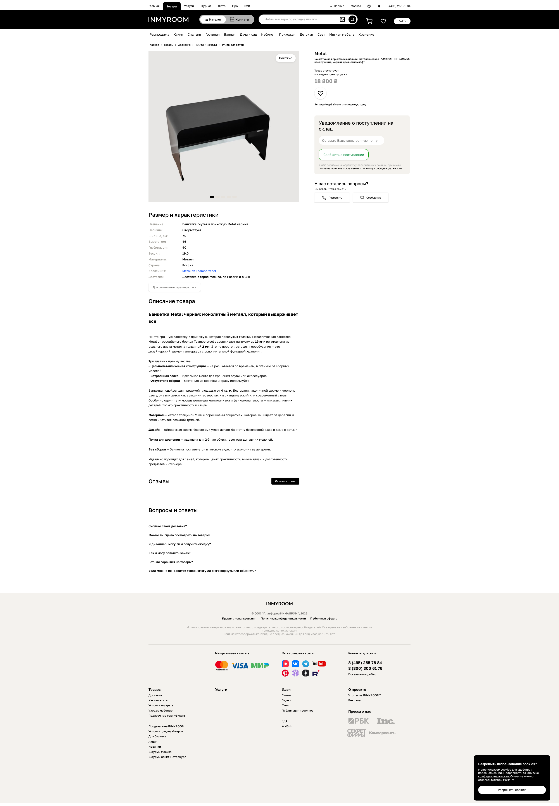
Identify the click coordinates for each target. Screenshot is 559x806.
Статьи (287, 695)
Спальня (194, 34)
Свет (321, 34)
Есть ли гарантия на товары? (170, 562)
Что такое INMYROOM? (364, 695)
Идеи (286, 689)
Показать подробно (362, 674)
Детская (306, 34)
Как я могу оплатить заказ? (169, 553)
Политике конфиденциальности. (508, 774)
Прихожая (287, 34)
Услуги (189, 6)
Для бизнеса (157, 736)
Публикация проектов (297, 710)
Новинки (154, 746)
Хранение (366, 34)
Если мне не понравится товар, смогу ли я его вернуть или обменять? (202, 570)
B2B (247, 6)
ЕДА (285, 721)
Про (235, 6)
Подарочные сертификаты (167, 715)
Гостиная (212, 34)
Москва (356, 6)
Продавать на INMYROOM (166, 726)
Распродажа (159, 34)
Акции (152, 741)
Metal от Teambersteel (199, 271)
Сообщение (373, 197)
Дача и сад (248, 34)
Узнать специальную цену (349, 104)
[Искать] (352, 19)
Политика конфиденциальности (283, 618)
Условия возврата (160, 705)
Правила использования (239, 618)
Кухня (178, 34)
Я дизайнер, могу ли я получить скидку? (179, 544)
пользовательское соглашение (339, 168)
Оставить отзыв (285, 481)
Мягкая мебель (341, 34)
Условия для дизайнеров (165, 731)
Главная (153, 6)
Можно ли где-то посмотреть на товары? (179, 535)
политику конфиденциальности (382, 168)
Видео (286, 700)
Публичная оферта (323, 618)
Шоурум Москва (159, 752)
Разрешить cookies (512, 790)
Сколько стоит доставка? (167, 526)
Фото (222, 6)
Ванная (230, 34)
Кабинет (268, 34)
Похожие (285, 58)
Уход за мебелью (160, 710)
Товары (172, 6)
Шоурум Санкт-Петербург (167, 757)
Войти (402, 21)
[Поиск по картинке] (342, 19)
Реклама (354, 700)
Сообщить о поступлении (343, 155)
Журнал (206, 6)
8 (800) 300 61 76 (365, 668)
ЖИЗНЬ (287, 726)
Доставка (155, 695)
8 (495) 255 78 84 (399, 6)
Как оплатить (157, 700)
